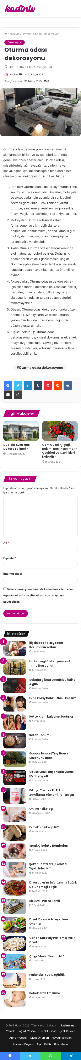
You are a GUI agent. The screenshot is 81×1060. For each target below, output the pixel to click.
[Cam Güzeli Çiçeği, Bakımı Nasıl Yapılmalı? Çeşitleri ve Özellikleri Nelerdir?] (60, 431)
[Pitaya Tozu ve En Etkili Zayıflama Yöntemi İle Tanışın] (14, 796)
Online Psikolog (41, 809)
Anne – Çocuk (18, 1037)
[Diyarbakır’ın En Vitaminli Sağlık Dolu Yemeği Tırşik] (14, 888)
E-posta (9, 558)
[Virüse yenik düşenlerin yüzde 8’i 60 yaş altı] (14, 777)
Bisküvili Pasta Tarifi (44, 901)
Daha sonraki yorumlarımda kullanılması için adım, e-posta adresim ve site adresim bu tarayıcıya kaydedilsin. (38, 595)
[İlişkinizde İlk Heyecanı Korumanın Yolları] (14, 648)
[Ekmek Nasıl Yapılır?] (14, 833)
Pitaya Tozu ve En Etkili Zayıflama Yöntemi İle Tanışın (51, 792)
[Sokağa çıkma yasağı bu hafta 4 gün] (14, 685)
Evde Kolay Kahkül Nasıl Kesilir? (52, 698)
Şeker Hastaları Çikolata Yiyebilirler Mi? (48, 866)
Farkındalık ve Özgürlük (47, 975)
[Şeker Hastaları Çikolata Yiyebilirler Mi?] (14, 869)
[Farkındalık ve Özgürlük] (14, 980)
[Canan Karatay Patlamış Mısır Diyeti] (14, 943)
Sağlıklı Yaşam (27, 1031)
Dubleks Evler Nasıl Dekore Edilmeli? (17, 447)
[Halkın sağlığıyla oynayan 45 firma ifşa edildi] (14, 667)
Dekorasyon (51, 33)
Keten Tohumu (40, 735)
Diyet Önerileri (39, 1037)
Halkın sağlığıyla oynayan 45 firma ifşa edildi (50, 663)
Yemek (10, 1031)
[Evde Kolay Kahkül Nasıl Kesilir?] (14, 704)
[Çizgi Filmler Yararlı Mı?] (14, 962)
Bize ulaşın (61, 1044)
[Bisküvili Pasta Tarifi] (14, 906)
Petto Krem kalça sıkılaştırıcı (51, 716)
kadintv (14, 74)
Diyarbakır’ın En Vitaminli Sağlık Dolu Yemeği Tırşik (53, 884)
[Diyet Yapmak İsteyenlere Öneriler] (14, 925)
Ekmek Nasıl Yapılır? (44, 827)
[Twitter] (18, 385)
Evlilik (47, 1044)
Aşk (39, 1044)
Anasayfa (13, 33)
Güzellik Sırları (47, 1031)
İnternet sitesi (12, 573)
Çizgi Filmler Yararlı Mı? (46, 956)
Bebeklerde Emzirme (44, 993)
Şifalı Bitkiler (67, 1031)
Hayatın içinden (32, 33)
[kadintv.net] (19, 8)
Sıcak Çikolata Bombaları (48, 846)
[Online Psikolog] (14, 814)
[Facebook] (8, 385)
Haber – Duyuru (23, 1044)
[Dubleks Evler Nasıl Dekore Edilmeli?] (21, 431)
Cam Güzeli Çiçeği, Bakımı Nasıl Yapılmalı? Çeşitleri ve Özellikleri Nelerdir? (59, 451)
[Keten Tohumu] (14, 740)
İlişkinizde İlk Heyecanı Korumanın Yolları (46, 645)
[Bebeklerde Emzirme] (14, 999)
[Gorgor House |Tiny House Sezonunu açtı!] (14, 759)
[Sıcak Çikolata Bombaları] (14, 851)
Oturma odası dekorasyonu (41, 367)
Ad (6, 542)
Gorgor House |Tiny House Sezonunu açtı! (49, 755)
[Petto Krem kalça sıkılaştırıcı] (14, 722)
